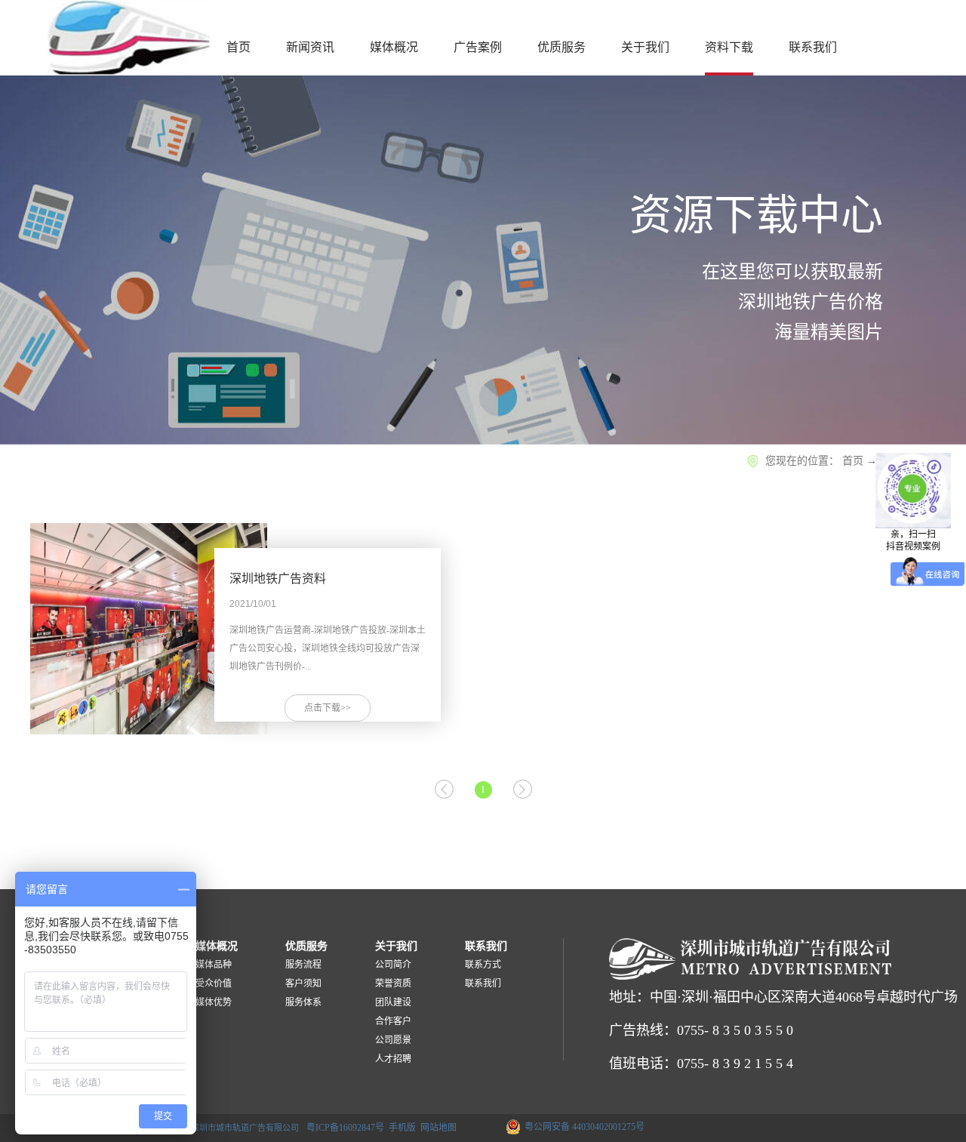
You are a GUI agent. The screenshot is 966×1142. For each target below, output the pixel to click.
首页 (238, 47)
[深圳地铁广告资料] (148, 538)
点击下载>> (327, 708)
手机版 (400, 1127)
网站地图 (436, 1127)
